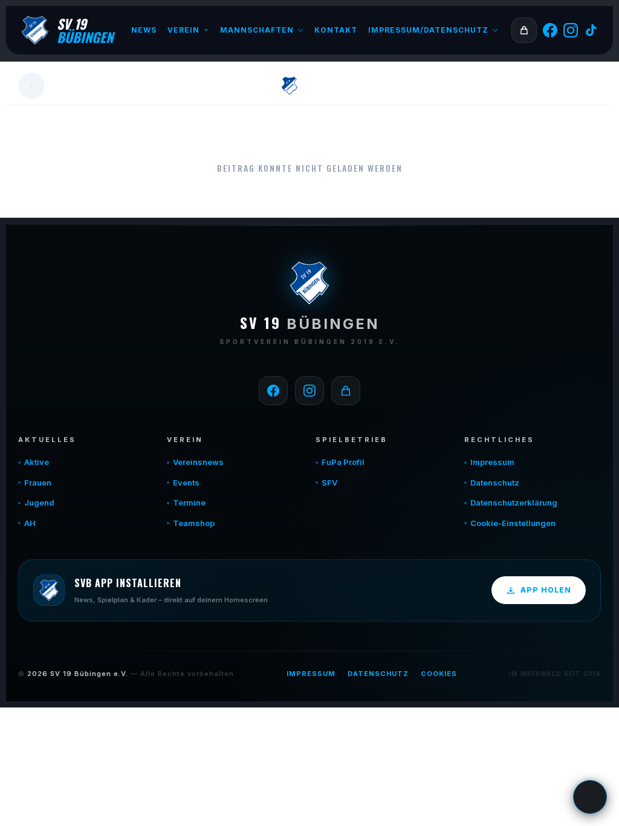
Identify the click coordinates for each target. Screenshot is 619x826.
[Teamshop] (345, 390)
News (144, 29)
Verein (183, 29)
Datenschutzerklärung (513, 502)
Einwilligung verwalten (590, 797)
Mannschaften (257, 29)
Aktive (36, 462)
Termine (189, 502)
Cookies (439, 673)
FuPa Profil (343, 462)
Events (186, 482)
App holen (545, 589)
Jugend (39, 502)
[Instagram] (570, 30)
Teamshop (194, 523)
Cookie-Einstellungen (513, 523)
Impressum (492, 462)
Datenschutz (494, 482)
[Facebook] (550, 30)
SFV (329, 482)
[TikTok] (591, 30)
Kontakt (335, 29)
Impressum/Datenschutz (428, 29)
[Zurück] (31, 86)
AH (30, 523)
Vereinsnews (198, 462)
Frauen (37, 482)
